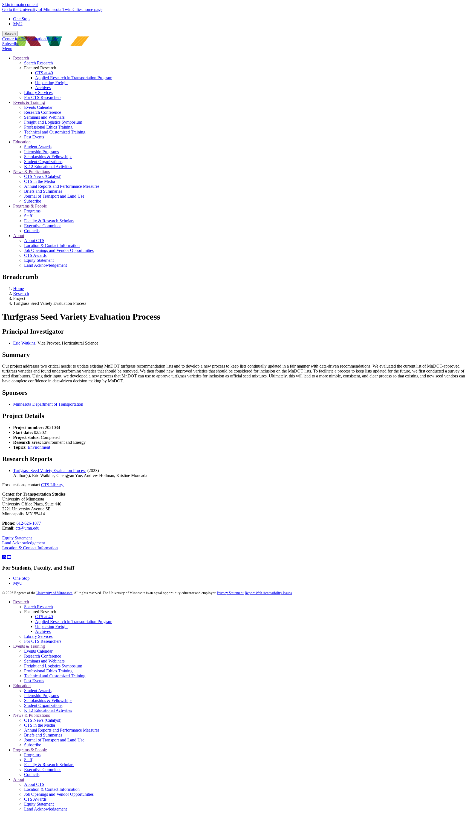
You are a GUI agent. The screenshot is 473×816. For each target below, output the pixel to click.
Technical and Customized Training (54, 675)
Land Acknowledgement (23, 543)
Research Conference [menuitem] (42, 112)
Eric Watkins (24, 343)
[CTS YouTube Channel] (9, 557)
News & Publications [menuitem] (31, 171)
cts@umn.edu (27, 528)
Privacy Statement (230, 593)
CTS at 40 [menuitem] (44, 72)
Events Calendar (38, 651)
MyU (17, 23)
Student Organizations (43, 705)
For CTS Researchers (42, 641)
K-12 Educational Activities (48, 710)
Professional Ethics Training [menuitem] (48, 127)
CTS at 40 (44, 616)
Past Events (34, 680)
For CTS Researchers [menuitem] (42, 97)
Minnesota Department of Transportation (48, 404)
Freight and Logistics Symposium (53, 666)
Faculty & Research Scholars (49, 764)
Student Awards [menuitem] (37, 146)
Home (18, 288)
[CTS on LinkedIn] (4, 557)
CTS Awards (35, 799)
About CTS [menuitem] (34, 240)
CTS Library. (52, 484)
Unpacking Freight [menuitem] (51, 82)
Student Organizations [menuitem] (43, 161)
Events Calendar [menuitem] (38, 107)
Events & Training (29, 646)
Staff (28, 759)
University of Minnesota (54, 593)
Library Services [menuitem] (38, 92)
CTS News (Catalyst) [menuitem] (42, 176)
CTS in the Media (39, 725)
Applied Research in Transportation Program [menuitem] (73, 77)
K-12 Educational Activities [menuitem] (48, 166)
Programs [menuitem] (32, 211)
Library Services (38, 636)
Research (21, 293)
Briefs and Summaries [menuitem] (43, 191)
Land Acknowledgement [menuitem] (45, 265)
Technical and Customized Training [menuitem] (54, 132)
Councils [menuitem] (31, 230)
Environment (39, 447)
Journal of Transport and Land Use (54, 740)
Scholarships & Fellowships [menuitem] (48, 156)
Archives (43, 631)
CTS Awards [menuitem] (35, 255)
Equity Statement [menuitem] (39, 260)
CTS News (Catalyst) (42, 720)
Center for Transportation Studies (30, 38)
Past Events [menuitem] (34, 137)
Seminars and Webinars (44, 661)
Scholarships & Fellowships (48, 700)
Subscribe (10, 43)
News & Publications (31, 715)
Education (22, 685)
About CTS (34, 784)
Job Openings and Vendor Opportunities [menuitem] (59, 250)
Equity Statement (17, 538)
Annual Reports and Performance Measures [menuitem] (61, 186)
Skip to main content (20, 4)
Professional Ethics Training (48, 671)
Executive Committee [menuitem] (42, 225)
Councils (31, 774)
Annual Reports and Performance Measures (61, 730)
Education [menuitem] (22, 142)
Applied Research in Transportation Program (73, 621)
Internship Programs (41, 695)
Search (10, 34)
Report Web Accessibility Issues (268, 593)
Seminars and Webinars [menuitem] (44, 117)
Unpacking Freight (51, 626)
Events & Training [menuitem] (29, 102)
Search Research (38, 606)
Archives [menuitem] (43, 87)
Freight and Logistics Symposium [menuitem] (53, 122)
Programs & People (30, 749)
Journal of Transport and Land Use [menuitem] (54, 196)
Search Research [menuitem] (38, 63)
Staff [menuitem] (28, 216)
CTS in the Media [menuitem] (39, 181)
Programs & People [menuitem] (30, 206)
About (18, 779)
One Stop (21, 18)
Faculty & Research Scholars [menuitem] (49, 220)
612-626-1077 (28, 523)
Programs (32, 754)
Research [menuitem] (21, 58)
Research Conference (42, 656)
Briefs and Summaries (43, 735)
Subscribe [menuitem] (32, 201)
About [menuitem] (18, 235)
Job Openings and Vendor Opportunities (59, 794)
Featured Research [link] (40, 68)
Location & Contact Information (30, 547)
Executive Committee (42, 769)
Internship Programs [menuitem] (41, 151)
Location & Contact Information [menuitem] (52, 245)
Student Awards (37, 690)
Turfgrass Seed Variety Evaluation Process (49, 470)
